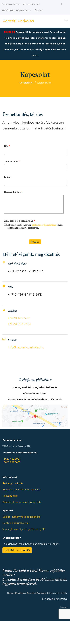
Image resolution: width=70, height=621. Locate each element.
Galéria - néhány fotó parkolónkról (21, 516)
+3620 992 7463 (32, 4)
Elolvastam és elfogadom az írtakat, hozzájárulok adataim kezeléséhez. (34, 226)
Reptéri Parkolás (18, 21)
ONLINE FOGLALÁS (17, 550)
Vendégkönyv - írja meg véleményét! (23, 529)
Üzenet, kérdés (13, 192)
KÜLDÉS (35, 242)
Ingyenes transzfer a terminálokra (21, 489)
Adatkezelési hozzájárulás (19, 220)
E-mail (7, 177)
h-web (64, 607)
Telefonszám (12, 161)
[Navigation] (66, 21)
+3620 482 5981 (12, 4)
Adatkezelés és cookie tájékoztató (22, 502)
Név (7, 146)
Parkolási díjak (10, 495)
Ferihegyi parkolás (12, 483)
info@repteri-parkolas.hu (18, 10)
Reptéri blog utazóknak (15, 523)
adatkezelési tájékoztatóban (44, 225)
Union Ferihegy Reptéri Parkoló (26, 593)
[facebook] (61, 4)
